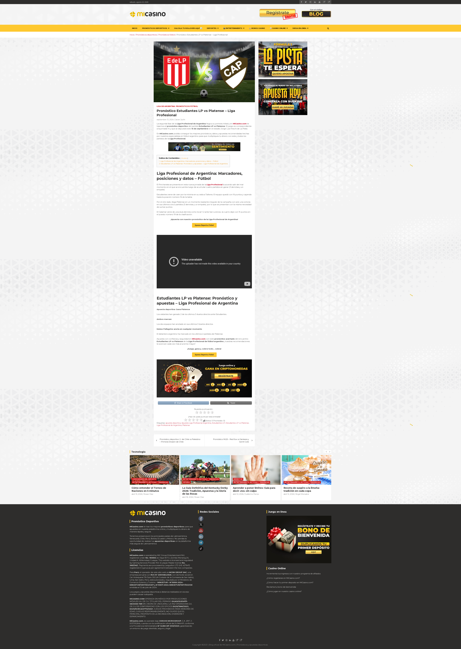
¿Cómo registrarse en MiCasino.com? (283, 578)
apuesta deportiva (173, 423)
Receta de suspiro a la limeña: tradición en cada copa (251, 489)
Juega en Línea (299, 28)
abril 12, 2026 (187, 494)
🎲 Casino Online (278, 28)
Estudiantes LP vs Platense (237, 423)
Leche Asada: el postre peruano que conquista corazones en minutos (305, 489)
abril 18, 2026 (137, 497)
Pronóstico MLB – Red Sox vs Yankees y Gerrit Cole (231, 440)
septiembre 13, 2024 (165, 120)
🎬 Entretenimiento (232, 28)
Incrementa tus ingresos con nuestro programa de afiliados (294, 573)
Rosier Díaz (148, 497)
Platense (186, 425)
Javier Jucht (180, 120)
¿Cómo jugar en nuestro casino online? (284, 591)
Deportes (211, 28)
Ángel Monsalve (251, 494)
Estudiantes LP (218, 423)
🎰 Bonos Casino (257, 28)
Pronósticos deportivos (154, 28)
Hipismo (135, 482)
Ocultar (184, 158)
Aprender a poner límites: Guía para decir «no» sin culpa (203, 489)
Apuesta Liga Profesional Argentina (196, 423)
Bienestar (187, 479)
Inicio (134, 28)
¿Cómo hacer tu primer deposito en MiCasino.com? (290, 582)
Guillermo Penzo (201, 494)
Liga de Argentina (166, 106)
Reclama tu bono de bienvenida (281, 587)
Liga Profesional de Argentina (169, 425)
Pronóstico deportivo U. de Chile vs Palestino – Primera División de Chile (180, 440)
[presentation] (326, 451)
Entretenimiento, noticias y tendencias (150, 479)
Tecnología (138, 451)
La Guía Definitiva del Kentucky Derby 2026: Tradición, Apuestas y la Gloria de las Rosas (154, 491)
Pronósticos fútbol (187, 106)
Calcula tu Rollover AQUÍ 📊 (188, 28)
